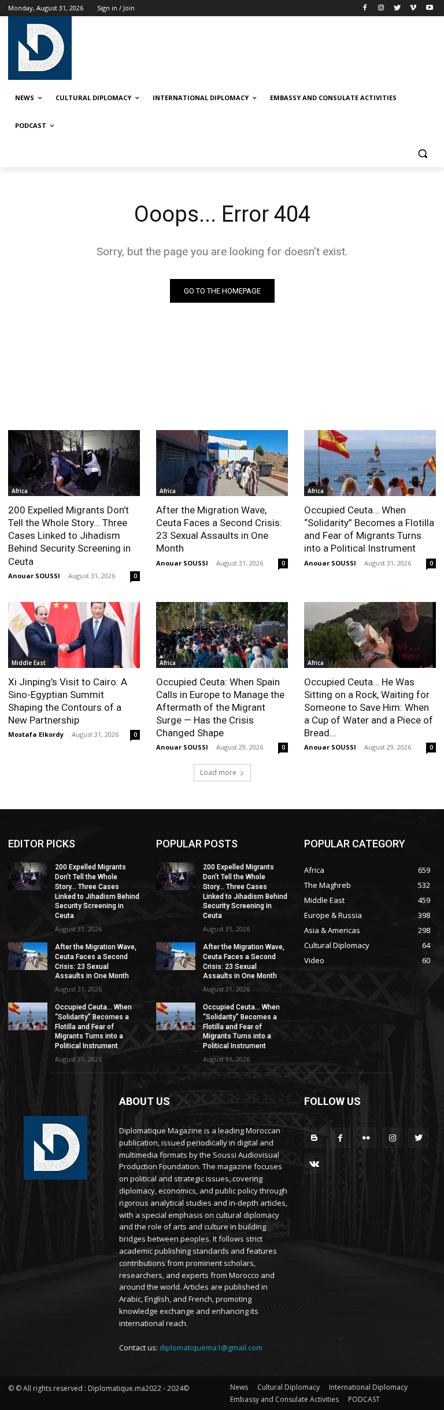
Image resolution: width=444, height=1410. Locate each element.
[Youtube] (429, 8)
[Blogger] (314, 1138)
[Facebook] (365, 8)
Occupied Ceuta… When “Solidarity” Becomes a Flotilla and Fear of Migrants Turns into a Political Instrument (369, 529)
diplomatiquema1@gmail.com (211, 1347)
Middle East (29, 663)
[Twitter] (397, 8)
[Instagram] (381, 8)
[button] (422, 153)
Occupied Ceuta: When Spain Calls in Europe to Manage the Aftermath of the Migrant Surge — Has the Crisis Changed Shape (220, 707)
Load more (218, 772)
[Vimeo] (413, 8)
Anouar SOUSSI (34, 575)
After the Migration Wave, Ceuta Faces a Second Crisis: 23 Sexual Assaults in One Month (219, 529)
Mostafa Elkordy (36, 734)
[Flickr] (366, 1138)
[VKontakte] (314, 1164)
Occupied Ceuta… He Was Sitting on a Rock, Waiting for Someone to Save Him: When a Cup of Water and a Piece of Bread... (368, 707)
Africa (20, 491)
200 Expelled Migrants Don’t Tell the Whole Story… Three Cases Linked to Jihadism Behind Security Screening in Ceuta (69, 535)
